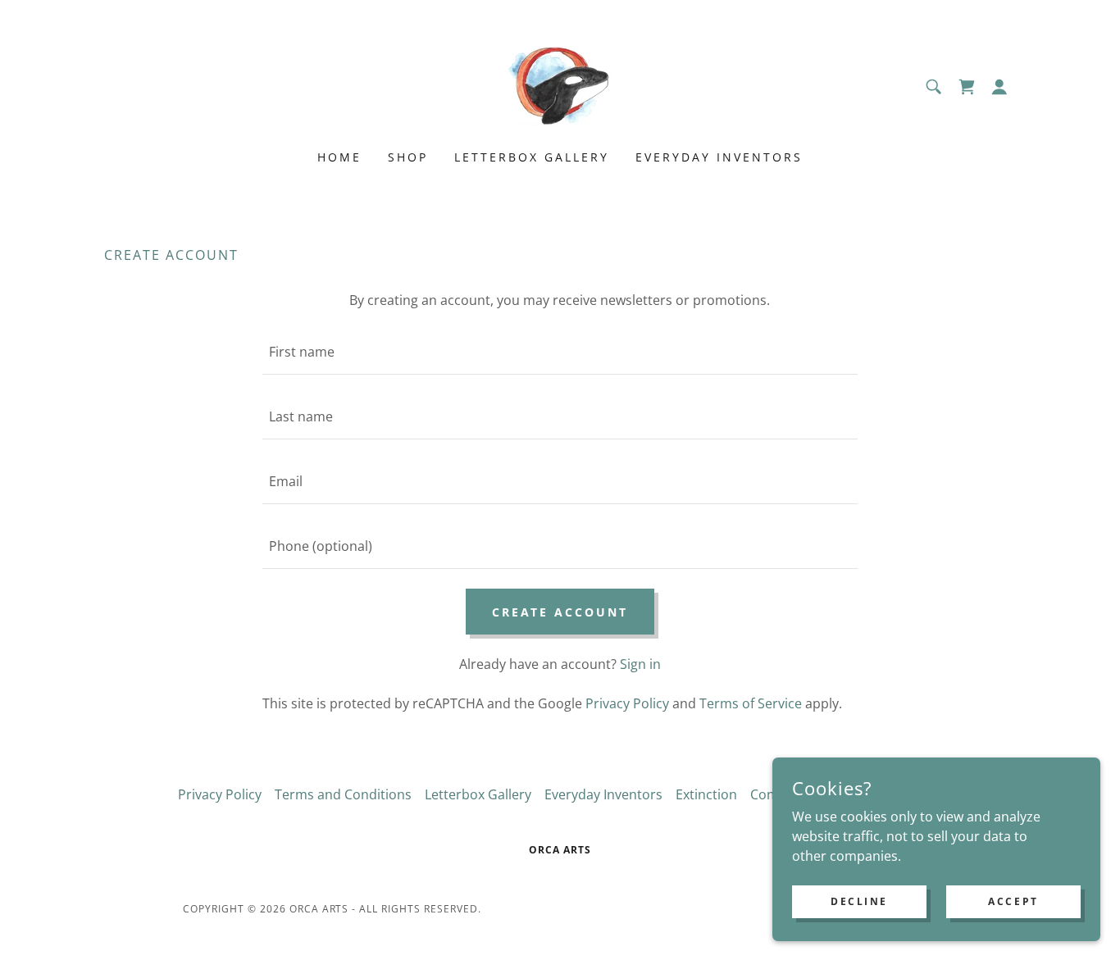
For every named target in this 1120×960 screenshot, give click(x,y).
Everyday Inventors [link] (719, 157)
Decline (859, 901)
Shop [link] (408, 157)
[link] (560, 85)
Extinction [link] (706, 794)
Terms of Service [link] (750, 703)
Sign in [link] (640, 664)
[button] (999, 87)
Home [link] (339, 157)
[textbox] (559, 352)
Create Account (560, 612)
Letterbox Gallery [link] (531, 157)
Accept (1013, 901)
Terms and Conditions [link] (343, 794)
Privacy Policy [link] (627, 703)
